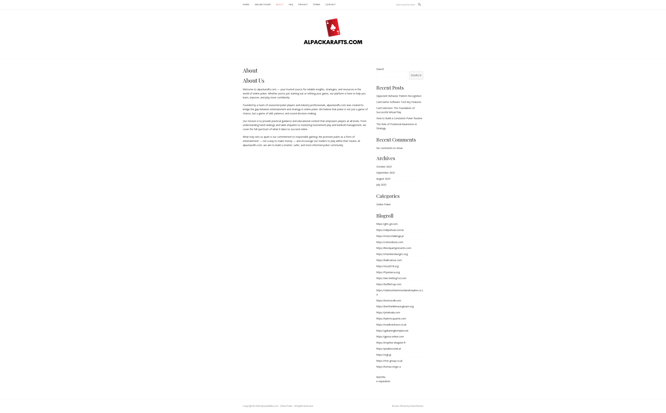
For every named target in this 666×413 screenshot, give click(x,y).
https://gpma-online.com (390, 336)
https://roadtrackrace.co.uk (391, 324)
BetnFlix (380, 377)
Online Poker (263, 4)
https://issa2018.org (387, 266)
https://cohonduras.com (389, 242)
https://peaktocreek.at (388, 348)
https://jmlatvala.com (388, 312)
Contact (330, 4)
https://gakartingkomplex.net (392, 330)
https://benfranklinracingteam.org (395, 306)
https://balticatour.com (389, 260)
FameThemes (416, 406)
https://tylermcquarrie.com (391, 318)
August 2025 (383, 178)
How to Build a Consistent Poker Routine (399, 118)
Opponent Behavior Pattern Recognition (398, 96)
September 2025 (385, 172)
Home (246, 4)
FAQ (291, 4)
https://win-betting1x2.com (391, 278)
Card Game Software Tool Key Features (398, 102)
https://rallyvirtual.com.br (390, 230)
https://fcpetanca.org (388, 272)
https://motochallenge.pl (390, 236)
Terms (316, 4)
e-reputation (383, 381)
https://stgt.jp (383, 354)
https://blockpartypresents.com (393, 248)
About (280, 4)
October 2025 (384, 166)
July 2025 (381, 184)
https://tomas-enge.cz (388, 366)
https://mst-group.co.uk (389, 360)
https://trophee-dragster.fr (391, 342)
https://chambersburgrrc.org (392, 254)
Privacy (303, 4)
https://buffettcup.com (388, 284)
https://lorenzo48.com (388, 300)
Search (380, 69)
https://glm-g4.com (387, 224)
